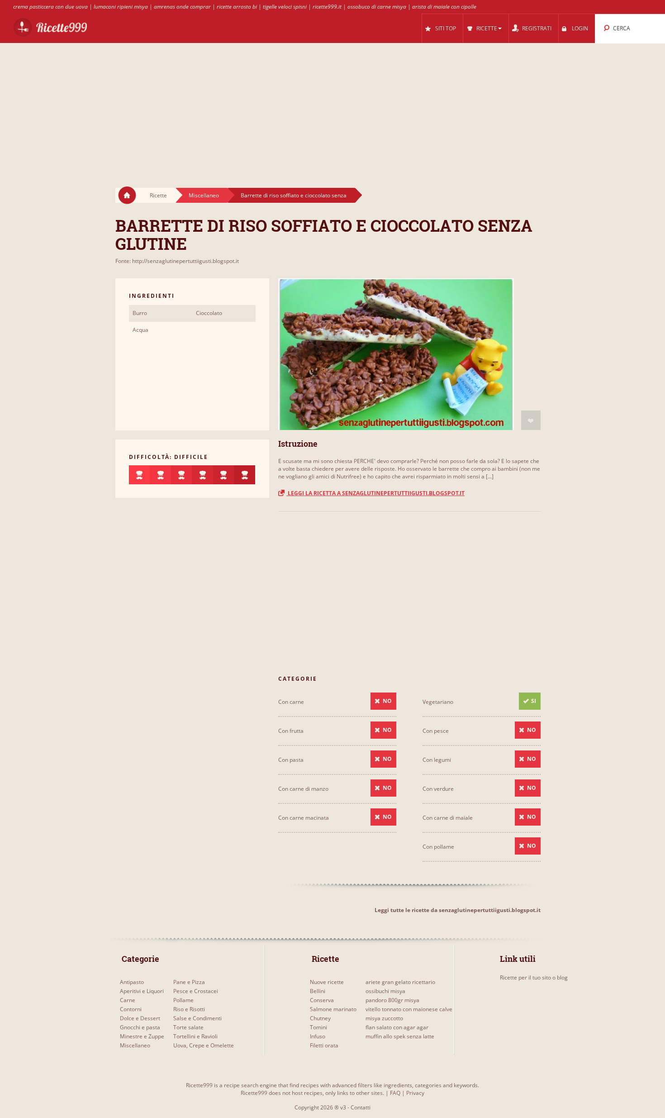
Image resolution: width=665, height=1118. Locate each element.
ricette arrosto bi (237, 6)
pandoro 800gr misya (392, 1000)
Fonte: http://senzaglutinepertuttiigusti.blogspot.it (177, 261)
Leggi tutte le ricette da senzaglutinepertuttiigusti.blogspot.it (458, 910)
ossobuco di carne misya (376, 6)
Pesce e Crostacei (195, 991)
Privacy (415, 1093)
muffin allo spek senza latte (400, 1036)
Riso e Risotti (189, 1009)
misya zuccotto (384, 1018)
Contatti (360, 1107)
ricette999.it (327, 6)
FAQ (395, 1093)
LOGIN (580, 28)
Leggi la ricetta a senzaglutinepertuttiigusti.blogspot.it (375, 493)
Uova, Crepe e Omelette (203, 1045)
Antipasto (132, 982)
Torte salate (188, 1027)
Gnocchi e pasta (140, 1027)
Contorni (131, 1009)
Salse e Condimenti (197, 1018)
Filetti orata (324, 1045)
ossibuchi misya (385, 991)
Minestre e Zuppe (142, 1036)
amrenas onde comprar (182, 6)
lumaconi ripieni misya (121, 6)
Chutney (320, 1018)
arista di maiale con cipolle (444, 6)
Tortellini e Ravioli (195, 1036)
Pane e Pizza (189, 982)
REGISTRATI (536, 28)
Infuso (317, 1036)
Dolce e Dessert (140, 1018)
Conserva (322, 1000)
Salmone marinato (333, 1009)
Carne (127, 1000)
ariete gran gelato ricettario (400, 982)
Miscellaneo (204, 195)
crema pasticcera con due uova (50, 6)
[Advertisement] (332, 106)
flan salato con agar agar (397, 1027)
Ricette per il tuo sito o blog (534, 977)
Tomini (318, 1027)
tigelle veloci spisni (285, 6)
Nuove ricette (327, 982)
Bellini (317, 991)
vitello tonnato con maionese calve (409, 1009)
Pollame (183, 1000)
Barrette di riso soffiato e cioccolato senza (294, 195)
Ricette (158, 195)
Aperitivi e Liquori (142, 991)
